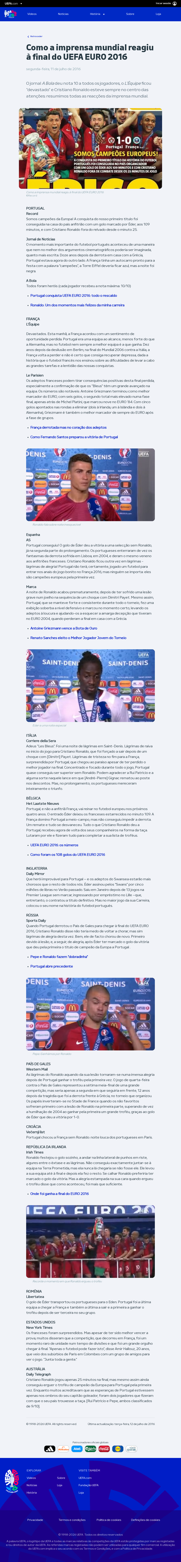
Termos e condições (72, 1520)
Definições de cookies (145, 1520)
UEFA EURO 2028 (10, 14)
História (32, 1493)
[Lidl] (118, 1448)
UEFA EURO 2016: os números (54, 845)
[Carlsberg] (90, 1448)
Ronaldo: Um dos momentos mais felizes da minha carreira (77, 305)
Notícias (32, 1485)
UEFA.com (85, 1478)
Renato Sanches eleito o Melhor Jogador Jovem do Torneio (78, 638)
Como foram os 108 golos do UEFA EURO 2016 (67, 855)
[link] (32, 14)
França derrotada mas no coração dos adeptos (68, 427)
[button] (97, 14)
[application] (90, 484)
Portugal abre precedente (51, 966)
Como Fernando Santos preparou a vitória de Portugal (74, 437)
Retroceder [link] (36, 36)
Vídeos (31, 1478)
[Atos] (77, 1448)
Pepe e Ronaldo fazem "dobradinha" (59, 957)
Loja (59, 1485)
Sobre (61, 1478)
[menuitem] (38, 14)
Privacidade (35, 1520)
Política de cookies (109, 1520)
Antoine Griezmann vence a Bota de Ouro (63, 628)
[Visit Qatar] (131, 1448)
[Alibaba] (63, 1448)
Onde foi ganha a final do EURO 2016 (59, 1194)
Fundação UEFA (89, 1485)
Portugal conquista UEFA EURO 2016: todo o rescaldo (73, 295)
